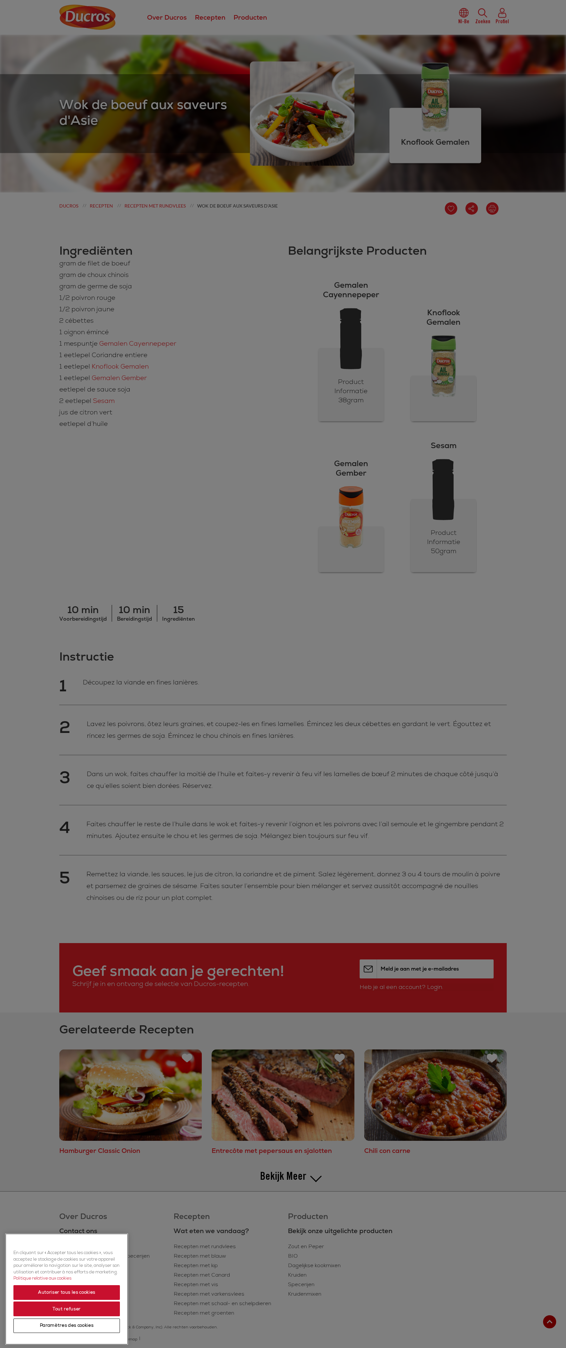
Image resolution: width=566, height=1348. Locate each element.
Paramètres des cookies (66, 1325)
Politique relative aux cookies (42, 1278)
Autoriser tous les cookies (66, 1292)
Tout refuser (67, 1309)
